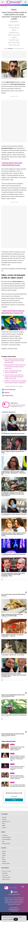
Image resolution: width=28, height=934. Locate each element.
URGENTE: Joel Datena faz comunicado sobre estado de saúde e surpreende (15, 381)
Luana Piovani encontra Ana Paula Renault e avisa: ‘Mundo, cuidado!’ (17, 748)
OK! (16, 919)
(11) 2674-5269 (14, 911)
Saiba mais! (20, 406)
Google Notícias (8, 395)
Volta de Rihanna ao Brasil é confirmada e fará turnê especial (17, 768)
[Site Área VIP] (14, 2)
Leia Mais (11, 919)
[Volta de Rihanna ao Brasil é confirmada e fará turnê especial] (5, 765)
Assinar (14, 799)
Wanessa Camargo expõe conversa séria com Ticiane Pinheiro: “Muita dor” (17, 777)
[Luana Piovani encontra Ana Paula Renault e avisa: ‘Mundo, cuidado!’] (5, 746)
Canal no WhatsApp (9, 389)
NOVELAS (3, 832)
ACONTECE (3, 847)
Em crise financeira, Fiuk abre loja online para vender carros (17, 785)
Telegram (7, 392)
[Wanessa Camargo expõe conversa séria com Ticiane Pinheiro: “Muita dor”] (5, 774)
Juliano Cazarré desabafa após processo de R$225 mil (13, 371)
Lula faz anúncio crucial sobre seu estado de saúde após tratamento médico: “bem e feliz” (14, 376)
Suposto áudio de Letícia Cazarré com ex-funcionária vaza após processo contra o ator (15, 366)
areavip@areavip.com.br (14, 909)
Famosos (6, 6)
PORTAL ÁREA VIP (5, 867)
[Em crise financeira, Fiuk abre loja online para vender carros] (5, 784)
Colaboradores (10, 48)
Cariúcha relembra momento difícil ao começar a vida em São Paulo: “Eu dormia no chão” (17, 758)
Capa (2, 6)
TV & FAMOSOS (4, 814)
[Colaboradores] (5, 48)
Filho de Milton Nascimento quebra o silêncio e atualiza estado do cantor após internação (15, 360)
